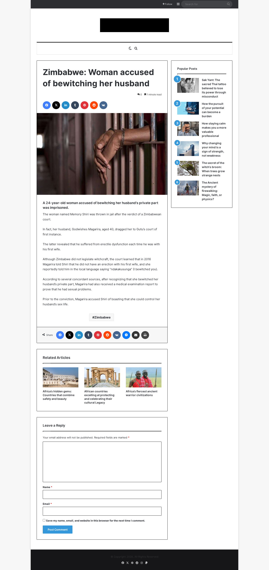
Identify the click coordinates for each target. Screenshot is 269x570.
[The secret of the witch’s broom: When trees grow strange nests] (188, 168)
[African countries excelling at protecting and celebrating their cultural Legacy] (102, 377)
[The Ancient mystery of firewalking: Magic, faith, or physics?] (188, 188)
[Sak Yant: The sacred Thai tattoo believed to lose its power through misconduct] (188, 85)
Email (47, 503)
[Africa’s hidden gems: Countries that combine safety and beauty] (60, 377)
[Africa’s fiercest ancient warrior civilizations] (143, 377)
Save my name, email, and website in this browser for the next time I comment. (95, 520)
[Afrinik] (134, 25)
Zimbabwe (102, 317)
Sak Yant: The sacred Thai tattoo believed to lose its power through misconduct (214, 88)
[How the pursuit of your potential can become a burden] (188, 109)
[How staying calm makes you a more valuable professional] (188, 129)
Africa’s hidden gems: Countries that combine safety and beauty (58, 395)
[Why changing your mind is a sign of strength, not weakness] (188, 148)
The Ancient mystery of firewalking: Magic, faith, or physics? (212, 191)
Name (47, 487)
